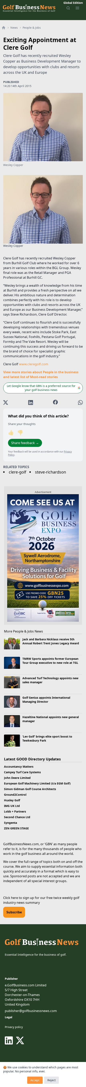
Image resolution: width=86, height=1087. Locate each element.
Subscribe (14, 912)
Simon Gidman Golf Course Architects (30, 789)
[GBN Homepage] (29, 8)
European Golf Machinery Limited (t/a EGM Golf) (37, 783)
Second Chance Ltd (17, 817)
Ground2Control (15, 795)
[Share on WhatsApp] (80, 402)
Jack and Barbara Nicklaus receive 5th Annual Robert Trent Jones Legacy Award (50, 641)
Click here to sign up (18, 898)
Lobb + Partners (15, 811)
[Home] (4, 28)
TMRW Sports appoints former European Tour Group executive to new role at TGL (50, 660)
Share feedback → (25, 443)
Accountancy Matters (18, 766)
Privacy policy (14, 1027)
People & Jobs (32, 27)
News (14, 27)
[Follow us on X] (20, 1040)
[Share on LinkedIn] (30, 402)
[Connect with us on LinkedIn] (9, 1040)
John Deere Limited (17, 778)
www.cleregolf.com (33, 364)
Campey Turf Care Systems (22, 772)
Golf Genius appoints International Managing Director (46, 699)
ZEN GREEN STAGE (16, 828)
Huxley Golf (12, 800)
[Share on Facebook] (55, 402)
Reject (51, 1080)
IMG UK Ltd (12, 806)
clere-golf (17, 472)
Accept (34, 1080)
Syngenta (10, 823)
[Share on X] (5, 402)
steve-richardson (50, 472)
